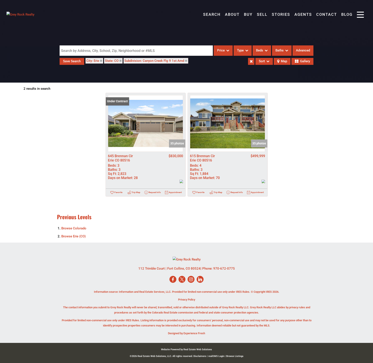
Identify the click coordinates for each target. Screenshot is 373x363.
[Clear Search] (251, 61)
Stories (281, 14)
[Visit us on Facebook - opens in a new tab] (173, 279)
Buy (248, 14)
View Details (145, 123)
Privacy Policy (186, 299)
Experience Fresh (194, 333)
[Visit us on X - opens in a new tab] (182, 279)
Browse (73, 228)
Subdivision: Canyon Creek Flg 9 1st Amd (154, 61)
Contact (326, 14)
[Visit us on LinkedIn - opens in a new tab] (200, 279)
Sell (262, 14)
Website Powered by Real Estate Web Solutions (186, 349)
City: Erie (92, 61)
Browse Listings (234, 356)
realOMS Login (216, 356)
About (232, 14)
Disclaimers (199, 356)
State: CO (112, 61)
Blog (346, 14)
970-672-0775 (224, 268)
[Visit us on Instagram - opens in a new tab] (191, 279)
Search (212, 14)
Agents (303, 14)
